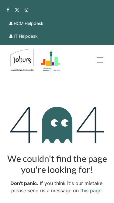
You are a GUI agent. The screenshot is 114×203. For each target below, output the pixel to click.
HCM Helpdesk (28, 23)
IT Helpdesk (26, 36)
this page (91, 190)
